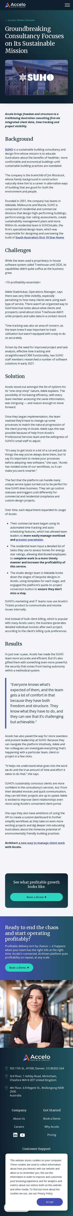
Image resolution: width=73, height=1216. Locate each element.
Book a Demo (51, 1118)
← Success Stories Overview (19, 20)
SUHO (9, 149)
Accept (49, 1201)
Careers (19, 1127)
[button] (67, 5)
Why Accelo (51, 1127)
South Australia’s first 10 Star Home (39, 237)
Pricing (51, 1135)
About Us (19, 1118)
